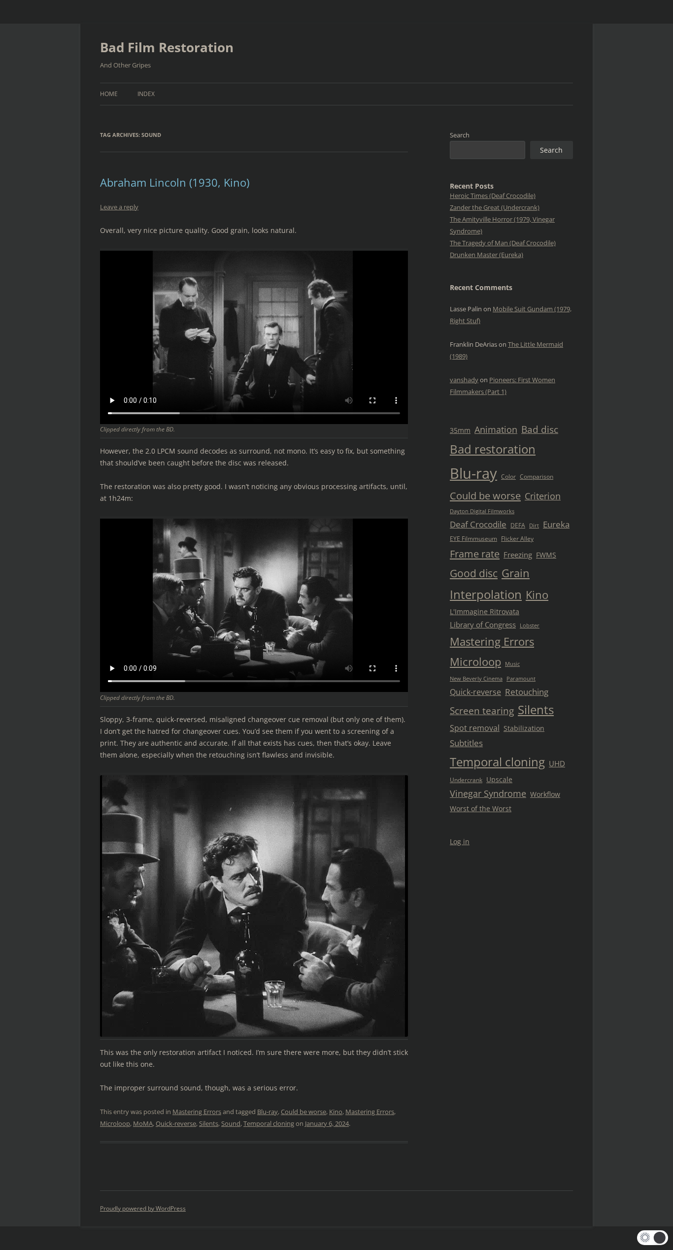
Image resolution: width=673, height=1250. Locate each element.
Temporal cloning (268, 1123)
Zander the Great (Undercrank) (494, 207)
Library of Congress (483, 624)
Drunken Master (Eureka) (486, 254)
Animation (495, 429)
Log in (460, 841)
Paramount (521, 678)
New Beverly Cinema (476, 678)
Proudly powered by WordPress (143, 1208)
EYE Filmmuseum (473, 538)
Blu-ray (267, 1111)
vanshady (464, 379)
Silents (208, 1123)
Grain (516, 573)
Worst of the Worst (480, 808)
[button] (652, 1237)
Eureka (556, 524)
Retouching (526, 691)
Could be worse (303, 1111)
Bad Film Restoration (167, 47)
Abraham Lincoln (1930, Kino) (174, 182)
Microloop (115, 1123)
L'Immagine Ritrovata (484, 611)
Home (109, 94)
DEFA (517, 525)
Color (508, 476)
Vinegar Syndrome (488, 793)
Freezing (518, 554)
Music (512, 663)
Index (146, 94)
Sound (230, 1123)
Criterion (543, 496)
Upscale (499, 779)
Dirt (534, 525)
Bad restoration (493, 449)
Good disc (474, 573)
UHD (557, 763)
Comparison (536, 476)
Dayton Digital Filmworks (482, 511)
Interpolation (486, 594)
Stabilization (524, 728)
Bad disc (539, 429)
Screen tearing (482, 710)
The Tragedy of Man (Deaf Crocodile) (503, 242)
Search (460, 135)
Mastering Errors (196, 1111)
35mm (460, 430)
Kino (335, 1111)
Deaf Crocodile (478, 524)
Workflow (545, 794)
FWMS (546, 554)
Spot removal (475, 728)
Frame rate (475, 553)
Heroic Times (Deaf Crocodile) (493, 195)
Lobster (529, 625)
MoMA (143, 1123)
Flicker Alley (517, 538)
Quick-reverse (176, 1123)
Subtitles (466, 743)
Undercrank (466, 780)
